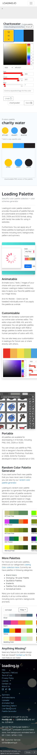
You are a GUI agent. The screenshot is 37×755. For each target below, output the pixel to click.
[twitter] (6, 689)
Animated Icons (8, 697)
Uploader (5, 700)
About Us (6, 686)
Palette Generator (9, 711)
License (5, 681)
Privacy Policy (8, 678)
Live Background (9, 708)
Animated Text (8, 703)
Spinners (6, 695)
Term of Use (7, 675)
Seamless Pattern (9, 706)
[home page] (9, 3)
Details (28, 752)
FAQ (3, 670)
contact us (20, 655)
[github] (9, 689)
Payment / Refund (9, 673)
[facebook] (3, 689)
